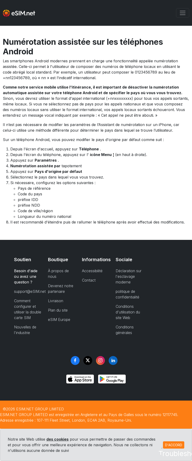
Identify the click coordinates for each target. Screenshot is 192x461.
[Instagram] (100, 360)
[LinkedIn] (113, 360)
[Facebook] (75, 360)
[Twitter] (87, 360)
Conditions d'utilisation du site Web (128, 312)
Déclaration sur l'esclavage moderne (128, 276)
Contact (89, 280)
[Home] (19, 13)
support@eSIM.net (30, 291)
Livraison (55, 300)
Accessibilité (92, 270)
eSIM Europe (59, 319)
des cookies (57, 439)
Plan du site (58, 310)
